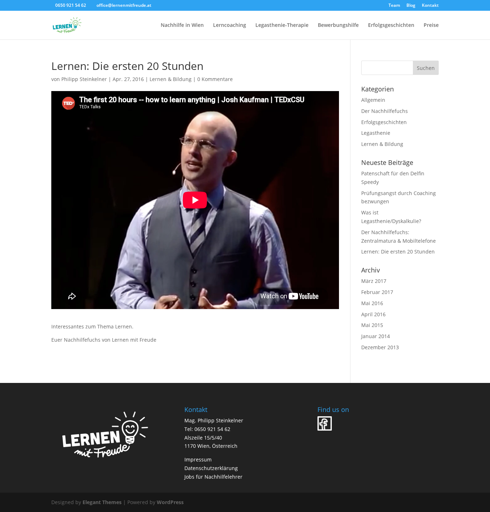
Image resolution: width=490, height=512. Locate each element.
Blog (410, 5)
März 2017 (373, 281)
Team (394, 5)
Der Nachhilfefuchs (384, 111)
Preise (431, 25)
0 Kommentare (215, 79)
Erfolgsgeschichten (391, 25)
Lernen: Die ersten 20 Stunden (398, 251)
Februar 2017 (377, 292)
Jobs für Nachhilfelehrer (213, 476)
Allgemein (373, 99)
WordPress (170, 502)
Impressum (198, 459)
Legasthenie (375, 132)
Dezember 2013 (380, 347)
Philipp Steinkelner (84, 79)
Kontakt (430, 5)
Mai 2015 (372, 325)
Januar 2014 (375, 336)
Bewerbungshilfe (338, 25)
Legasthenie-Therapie (281, 25)
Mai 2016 (372, 303)
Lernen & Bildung (171, 79)
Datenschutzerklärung (211, 468)
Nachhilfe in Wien (182, 25)
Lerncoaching (229, 25)
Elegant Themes (102, 502)
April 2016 (373, 314)
